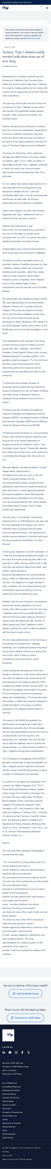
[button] (41, 6)
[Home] (5, 7)
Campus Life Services (10, 1098)
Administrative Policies (11, 1090)
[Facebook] (24, 1052)
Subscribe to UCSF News (27, 1017)
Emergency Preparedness (12, 1112)
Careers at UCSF (9, 1105)
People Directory (8, 1127)
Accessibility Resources (11, 1087)
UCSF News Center (33, 38)
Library (5, 1119)
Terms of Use (7, 1155)
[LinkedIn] (5, 1052)
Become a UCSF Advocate (12, 1063)
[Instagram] (17, 1052)
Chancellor (6, 1108)
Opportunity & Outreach (11, 1123)
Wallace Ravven (11, 66)
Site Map (5, 1152)
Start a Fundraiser (9, 1070)
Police (4, 1130)
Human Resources (9, 1116)
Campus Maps (8, 1101)
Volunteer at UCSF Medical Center (15, 1067)
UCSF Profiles (7, 1138)
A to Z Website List (9, 1083)
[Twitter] (30, 1052)
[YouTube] (11, 1052)
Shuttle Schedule (9, 1134)
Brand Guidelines (9, 1094)
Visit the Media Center (28, 993)
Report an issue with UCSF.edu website (17, 1159)
